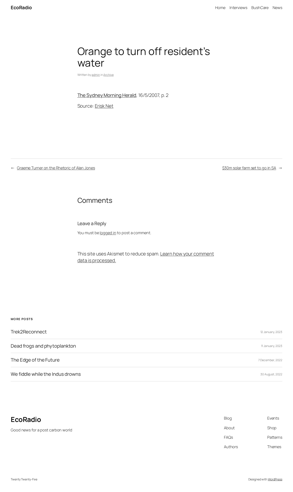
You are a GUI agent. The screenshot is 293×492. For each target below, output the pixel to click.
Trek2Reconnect (29, 332)
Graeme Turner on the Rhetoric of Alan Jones (56, 167)
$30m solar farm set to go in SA (249, 167)
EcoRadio (21, 7)
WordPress (275, 479)
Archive (108, 75)
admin (96, 75)
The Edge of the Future (35, 360)
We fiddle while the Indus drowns (46, 374)
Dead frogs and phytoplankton (43, 346)
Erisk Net (104, 106)
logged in (108, 232)
